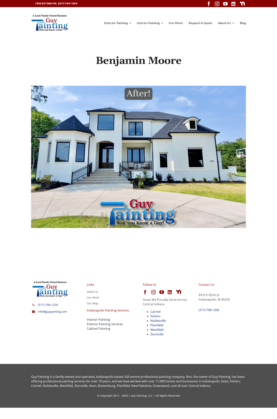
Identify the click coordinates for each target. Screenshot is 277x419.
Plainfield (156, 325)
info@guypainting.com (52, 311)
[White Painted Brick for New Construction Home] (138, 88)
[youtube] (225, 4)
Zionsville (157, 334)
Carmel (155, 312)
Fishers (155, 316)
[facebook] (209, 4)
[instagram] (217, 4)
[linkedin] (233, 4)
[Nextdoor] (242, 3)
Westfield (157, 330)
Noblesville (158, 321)
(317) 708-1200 (48, 305)
